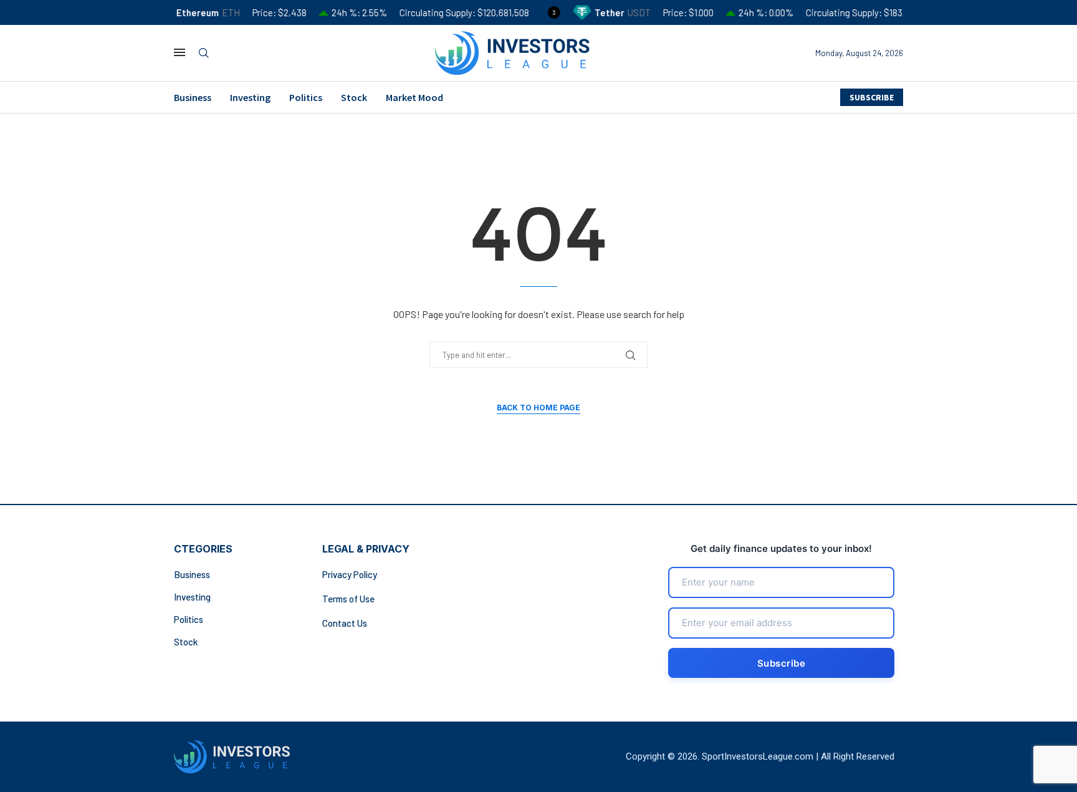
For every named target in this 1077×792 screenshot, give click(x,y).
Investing (250, 97)
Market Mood (414, 97)
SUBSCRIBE (872, 97)
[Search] (204, 53)
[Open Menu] (179, 52)
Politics (305, 97)
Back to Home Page (538, 407)
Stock (354, 97)
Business (192, 97)
